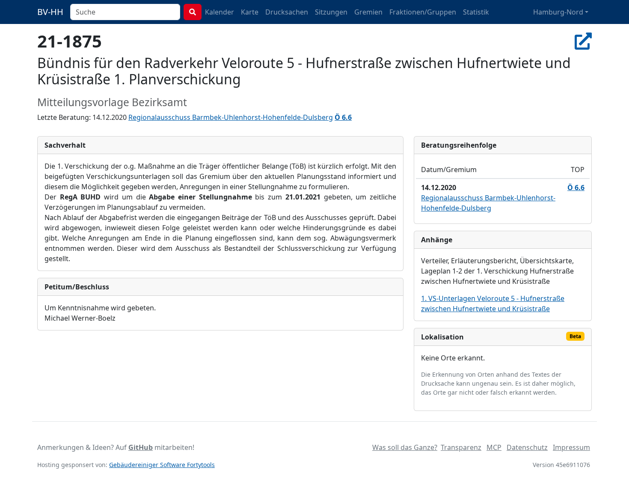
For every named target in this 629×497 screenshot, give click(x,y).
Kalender (219, 12)
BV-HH (50, 12)
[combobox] (125, 12)
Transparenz (461, 447)
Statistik (476, 12)
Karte (249, 12)
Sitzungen (331, 12)
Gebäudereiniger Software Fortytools (162, 465)
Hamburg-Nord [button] (558, 12)
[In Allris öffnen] (583, 41)
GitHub (140, 447)
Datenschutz (527, 447)
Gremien (368, 12)
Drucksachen (286, 12)
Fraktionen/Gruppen (422, 12)
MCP (494, 447)
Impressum (571, 447)
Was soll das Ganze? (404, 447)
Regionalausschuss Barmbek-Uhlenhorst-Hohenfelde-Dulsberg (230, 117)
